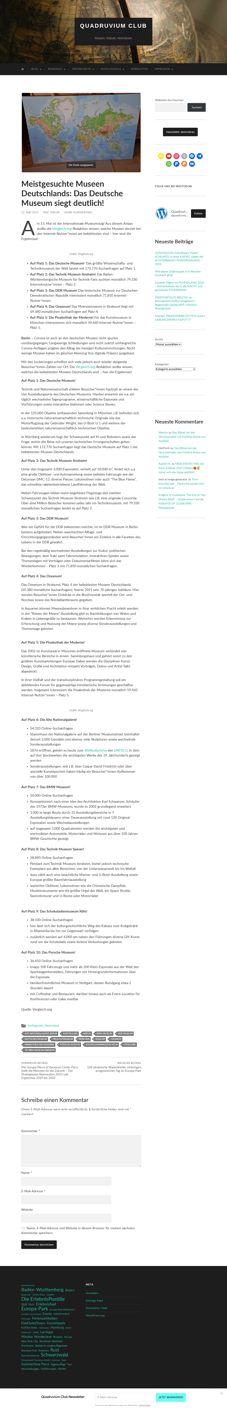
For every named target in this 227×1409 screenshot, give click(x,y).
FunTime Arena (29, 1328)
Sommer (56, 1360)
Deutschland (52, 1025)
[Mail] (161, 156)
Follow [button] (198, 213)
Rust (54, 1350)
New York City (29, 1341)
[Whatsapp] (169, 164)
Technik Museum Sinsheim (39, 1050)
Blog (34, 69)
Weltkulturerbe (95, 750)
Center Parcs (38, 1295)
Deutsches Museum (35, 1039)
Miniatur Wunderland (36, 1336)
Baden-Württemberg (42, 1290)
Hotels (36, 1333)
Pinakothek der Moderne (39, 1045)
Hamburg (57, 1327)
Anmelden (92, 1293)
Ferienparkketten (44, 1318)
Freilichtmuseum (63, 1039)
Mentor (163, 432)
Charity (50, 1295)
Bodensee (26, 1295)
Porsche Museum (70, 1045)
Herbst (68, 1328)
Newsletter (139, 69)
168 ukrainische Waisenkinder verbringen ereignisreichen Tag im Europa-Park (114, 1067)
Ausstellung (70, 1034)
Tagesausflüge (58, 1364)
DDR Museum (125, 1034)
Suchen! (197, 107)
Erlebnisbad (46, 1304)
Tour (69, 1364)
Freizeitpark (56, 1323)
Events (47, 1314)
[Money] (192, 164)
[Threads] (184, 156)
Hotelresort (26, 1333)
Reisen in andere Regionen (51, 1345)
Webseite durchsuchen (169, 100)
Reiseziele (55, 69)
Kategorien (162, 364)
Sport (64, 1360)
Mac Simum (51, 212)
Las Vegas (46, 1332)
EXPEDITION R (61, 1314)
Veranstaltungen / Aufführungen (38, 1369)
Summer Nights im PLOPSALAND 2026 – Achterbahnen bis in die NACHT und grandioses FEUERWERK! (179, 286)
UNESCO (121, 750)
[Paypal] (176, 164)
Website (27, 1209)
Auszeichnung (27, 1285)
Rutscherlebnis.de (30, 1356)
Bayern (69, 1290)
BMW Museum (104, 1034)
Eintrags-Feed (94, 1300)
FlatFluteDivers (33, 1323)
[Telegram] (200, 156)
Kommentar (30, 1131)
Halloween (44, 1328)
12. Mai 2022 (29, 212)
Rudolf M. (165, 463)
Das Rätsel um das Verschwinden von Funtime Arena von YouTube (182, 436)
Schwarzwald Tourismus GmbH (35, 1360)
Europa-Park (34, 1309)
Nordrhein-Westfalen (51, 1341)
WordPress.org (95, 1315)
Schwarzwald (54, 1355)
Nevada (68, 1337)
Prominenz (27, 1346)
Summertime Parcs (35, 1364)
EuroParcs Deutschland (31, 1314)
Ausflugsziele (111, 69)
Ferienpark (26, 1319)
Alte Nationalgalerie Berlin (40, 1034)
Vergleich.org (62, 229)
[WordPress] (184, 164)
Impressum (162, 69)
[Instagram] (176, 156)
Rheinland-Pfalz (29, 1351)
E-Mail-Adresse (33, 1191)
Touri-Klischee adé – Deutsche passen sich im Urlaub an (181, 483)
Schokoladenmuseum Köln (102, 1045)
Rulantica (43, 1350)
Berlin (87, 1034)
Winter (62, 1369)
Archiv (159, 339)
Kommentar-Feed (96, 1308)
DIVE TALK (27, 1304)
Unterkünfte (81, 69)
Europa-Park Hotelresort (62, 1309)
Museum (100, 1039)
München (84, 1039)
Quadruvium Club (113, 26)
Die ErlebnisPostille (43, 1299)
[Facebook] (192, 156)
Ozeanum (115, 1039)
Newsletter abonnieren (180, 132)
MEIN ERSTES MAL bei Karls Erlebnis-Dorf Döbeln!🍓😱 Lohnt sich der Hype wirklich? (181, 468)
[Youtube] (169, 156)
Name (26, 1173)
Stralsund (129, 1045)
